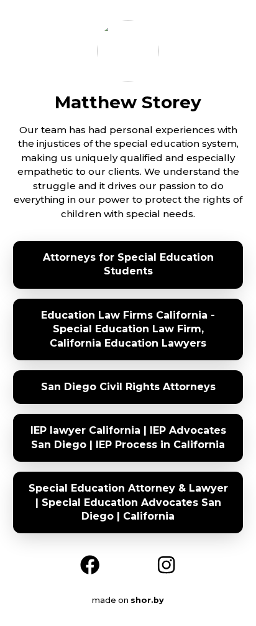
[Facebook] (89, 563)
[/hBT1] (166, 563)
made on (121, 600)
